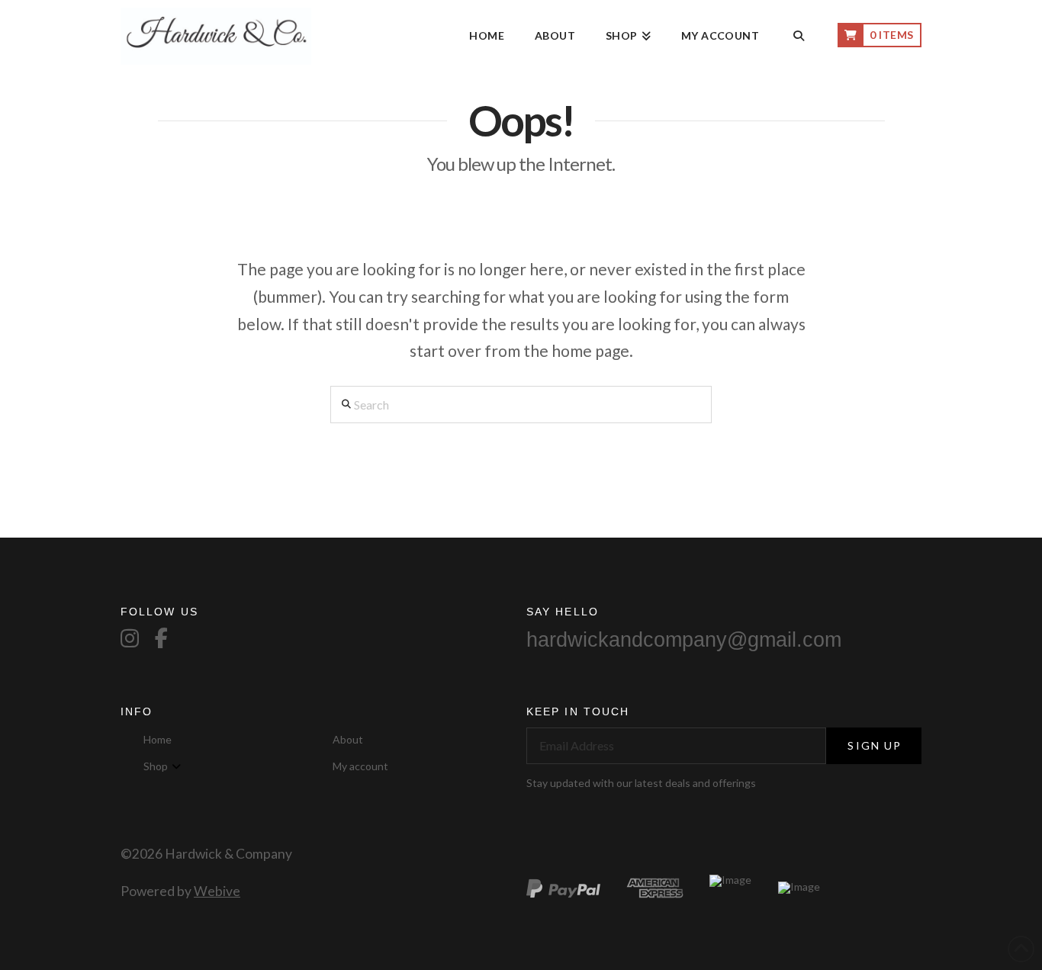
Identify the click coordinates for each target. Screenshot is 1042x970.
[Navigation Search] (798, 36)
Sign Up (874, 745)
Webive (217, 891)
